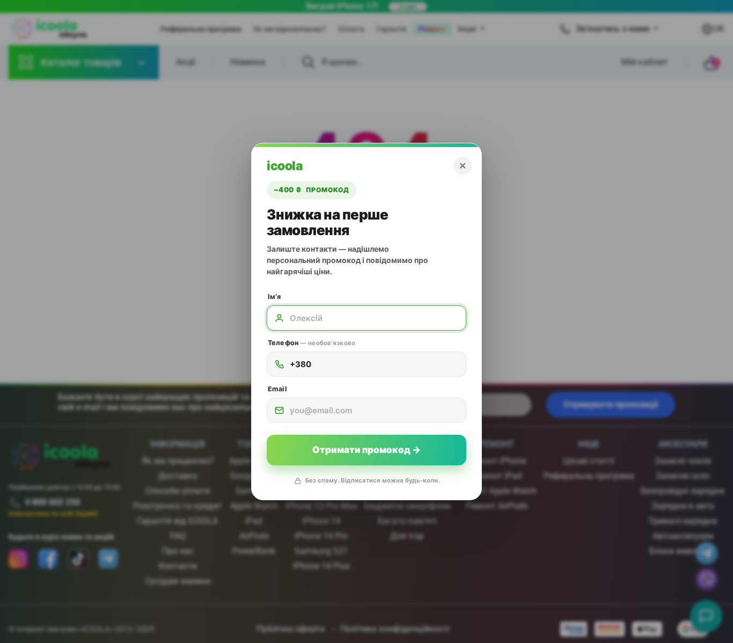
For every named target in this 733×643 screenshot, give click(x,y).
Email (277, 389)
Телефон (311, 343)
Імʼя (274, 297)
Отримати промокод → (366, 449)
